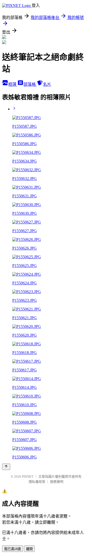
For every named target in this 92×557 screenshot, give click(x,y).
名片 (47, 84)
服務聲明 (56, 482)
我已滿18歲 (12, 549)
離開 (29, 549)
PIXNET (27, 476)
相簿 (12, 84)
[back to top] (6, 467)
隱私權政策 (37, 482)
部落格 (30, 84)
